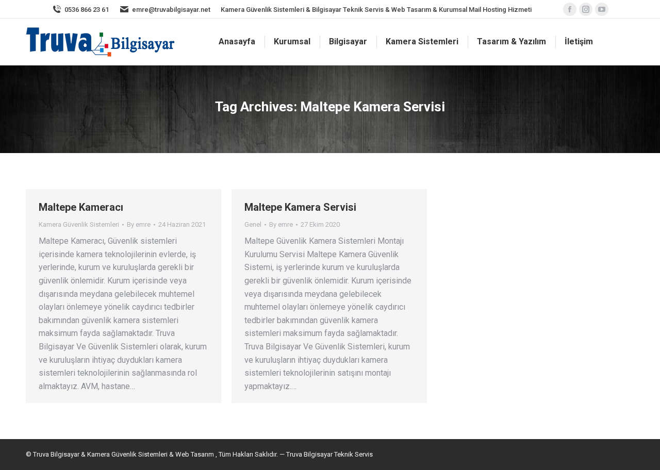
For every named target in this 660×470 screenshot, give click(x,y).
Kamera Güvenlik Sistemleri (79, 224)
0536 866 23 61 (86, 9)
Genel (252, 224)
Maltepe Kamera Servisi (300, 207)
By (139, 224)
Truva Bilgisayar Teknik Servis (329, 454)
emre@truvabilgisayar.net (171, 9)
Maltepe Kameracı (81, 207)
